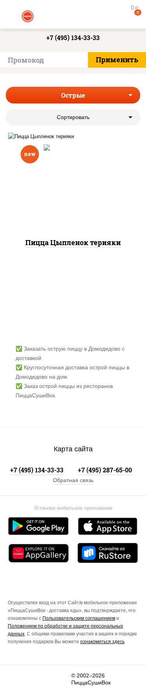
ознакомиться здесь (102, 641)
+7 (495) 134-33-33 (73, 37)
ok (39, 679)
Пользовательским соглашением (78, 618)
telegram (60, 679)
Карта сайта (73, 449)
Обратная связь (73, 480)
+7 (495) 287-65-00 (105, 470)
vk (18, 679)
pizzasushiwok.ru (73, 15)
